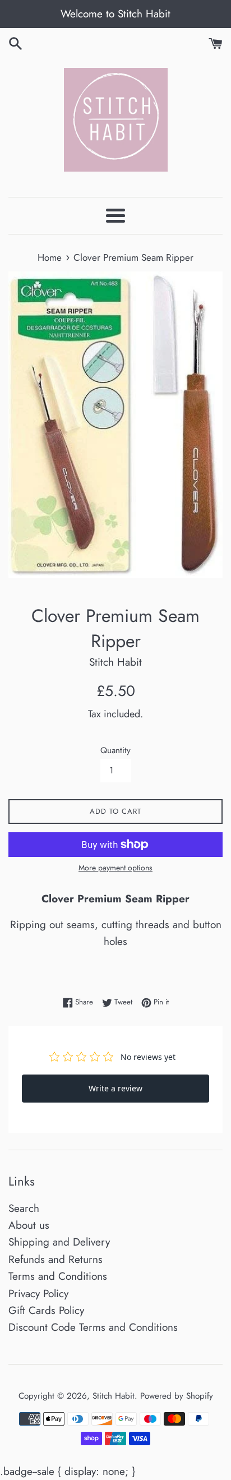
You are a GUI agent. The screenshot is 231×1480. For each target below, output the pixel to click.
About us (28, 1225)
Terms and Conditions (57, 1276)
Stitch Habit (114, 1396)
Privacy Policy (38, 1293)
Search (23, 1208)
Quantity (115, 750)
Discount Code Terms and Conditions (93, 1327)
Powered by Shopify (176, 1396)
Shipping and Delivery (59, 1242)
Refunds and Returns (55, 1259)
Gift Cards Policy (46, 1310)
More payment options (115, 867)
